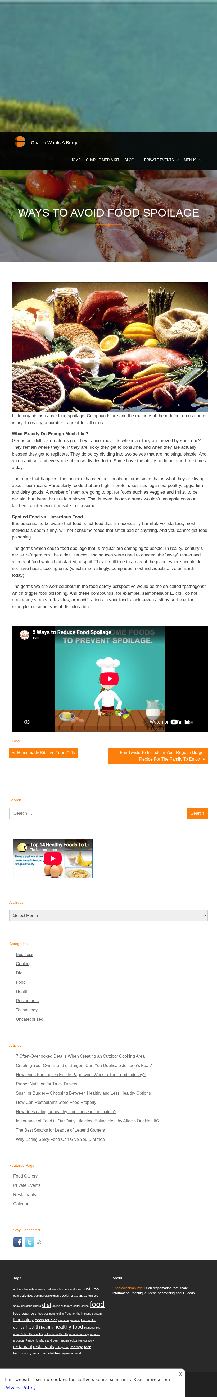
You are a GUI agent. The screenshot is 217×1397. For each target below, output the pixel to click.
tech (87, 1347)
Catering (21, 1204)
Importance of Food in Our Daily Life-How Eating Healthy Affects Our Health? (88, 1121)
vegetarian (67, 1353)
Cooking (24, 964)
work (78, 1353)
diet (46, 1305)
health (33, 1327)
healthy (47, 1327)
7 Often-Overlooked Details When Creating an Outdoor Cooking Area (80, 1056)
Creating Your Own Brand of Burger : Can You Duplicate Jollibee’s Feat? (84, 1065)
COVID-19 (80, 1295)
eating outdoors (62, 1305)
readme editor (68, 1340)
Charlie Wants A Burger (55, 142)
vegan (36, 1353)
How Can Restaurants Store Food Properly (56, 1102)
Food (16, 741)
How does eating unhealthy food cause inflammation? (66, 1111)
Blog (129, 160)
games (19, 1327)
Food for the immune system (83, 1313)
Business (24, 954)
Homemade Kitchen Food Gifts (46, 753)
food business (25, 1313)
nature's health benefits (28, 1334)
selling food (62, 1347)
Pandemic (32, 1340)
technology (22, 1353)
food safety (23, 1319)
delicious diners (31, 1305)
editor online (81, 1305)
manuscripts (92, 1327)
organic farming (79, 1334)
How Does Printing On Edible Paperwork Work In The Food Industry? (81, 1074)
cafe (16, 1295)
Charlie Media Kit (102, 160)
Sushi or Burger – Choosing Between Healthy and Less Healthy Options (83, 1093)
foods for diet (46, 1320)
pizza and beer (48, 1340)
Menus (190, 160)
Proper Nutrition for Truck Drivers (46, 1084)
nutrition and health (56, 1334)
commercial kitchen (46, 1295)
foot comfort (88, 1320)
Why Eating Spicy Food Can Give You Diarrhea (60, 1139)
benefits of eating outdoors (41, 1289)
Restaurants (27, 1000)
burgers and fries (70, 1289)
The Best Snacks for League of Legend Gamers (60, 1130)
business (90, 1288)
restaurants (43, 1346)
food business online (51, 1313)
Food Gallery (25, 1176)
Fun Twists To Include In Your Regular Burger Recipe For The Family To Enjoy (162, 755)
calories (26, 1295)
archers (18, 1289)
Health (22, 991)
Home (75, 160)
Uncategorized (29, 1019)
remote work (86, 1340)
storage (76, 1347)
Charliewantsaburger (127, 1288)
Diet (20, 973)
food (97, 1304)
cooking (66, 1295)
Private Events (159, 160)
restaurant (22, 1346)
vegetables (51, 1353)
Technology (27, 1010)
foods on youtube (69, 1320)
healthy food (68, 1327)
